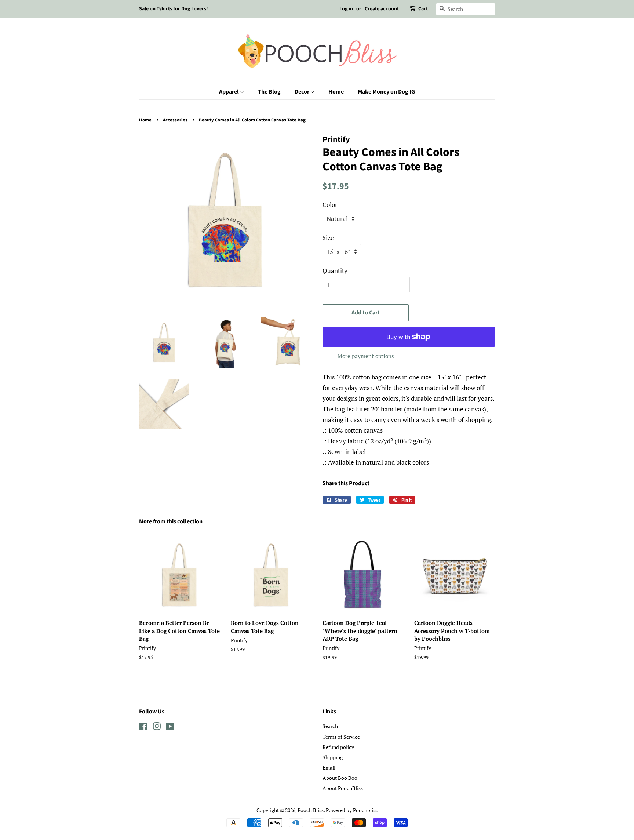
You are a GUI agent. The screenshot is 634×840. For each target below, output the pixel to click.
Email (329, 767)
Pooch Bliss (311, 810)
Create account (382, 8)
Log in (346, 8)
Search (330, 726)
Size (328, 237)
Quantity (335, 270)
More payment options (366, 356)
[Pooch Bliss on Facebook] (143, 727)
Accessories (175, 120)
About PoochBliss (343, 788)
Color (330, 204)
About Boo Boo (340, 777)
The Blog (269, 92)
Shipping (333, 757)
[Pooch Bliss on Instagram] (157, 727)
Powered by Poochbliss (352, 810)
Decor (302, 92)
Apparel (229, 92)
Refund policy (338, 746)
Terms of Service (341, 736)
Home (336, 92)
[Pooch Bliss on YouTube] (170, 727)
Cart (423, 8)
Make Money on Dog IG (386, 92)
